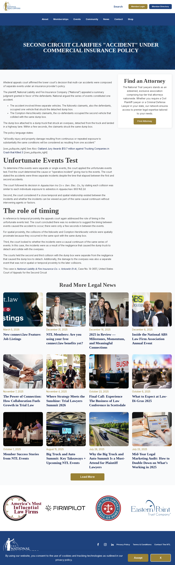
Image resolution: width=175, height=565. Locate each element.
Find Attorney (144, 121)
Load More (87, 476)
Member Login (138, 6)
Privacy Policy (123, 544)
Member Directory (160, 6)
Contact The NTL (162, 544)
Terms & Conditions (142, 544)
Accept (138, 557)
